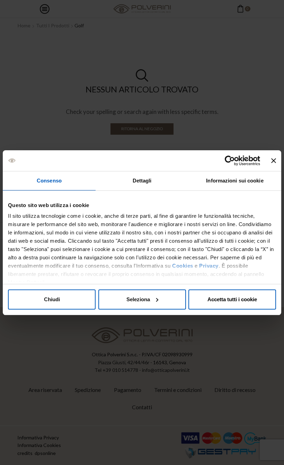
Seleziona (138, 299)
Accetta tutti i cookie (232, 299)
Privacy (209, 266)
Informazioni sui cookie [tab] (234, 181)
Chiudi (52, 299)
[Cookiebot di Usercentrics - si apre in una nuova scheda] (229, 160)
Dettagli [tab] (142, 181)
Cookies (182, 266)
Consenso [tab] (49, 181)
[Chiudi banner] (273, 160)
